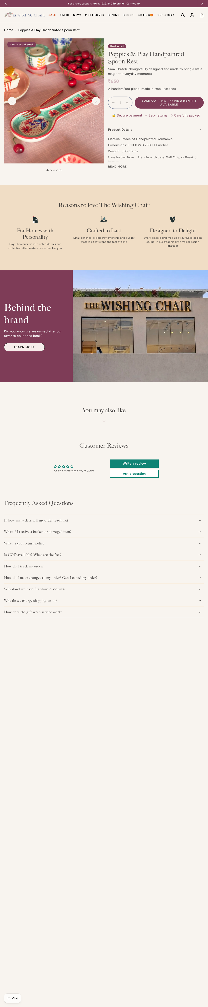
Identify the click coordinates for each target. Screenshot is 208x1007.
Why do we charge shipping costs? (30, 601)
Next (96, 101)
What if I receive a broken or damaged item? (38, 532)
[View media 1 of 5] (47, 170)
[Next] (202, 3)
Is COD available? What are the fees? (33, 555)
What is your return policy (24, 543)
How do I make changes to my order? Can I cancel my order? (50, 578)
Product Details (120, 130)
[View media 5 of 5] (60, 170)
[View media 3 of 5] (54, 170)
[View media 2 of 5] (50, 170)
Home (8, 30)
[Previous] (6, 3)
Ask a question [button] (134, 474)
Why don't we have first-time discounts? (35, 589)
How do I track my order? (24, 566)
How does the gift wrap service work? (33, 612)
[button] (113, 15)
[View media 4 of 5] (57, 170)
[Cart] (201, 15)
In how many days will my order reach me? (36, 520)
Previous (12, 101)
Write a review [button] (134, 463)
